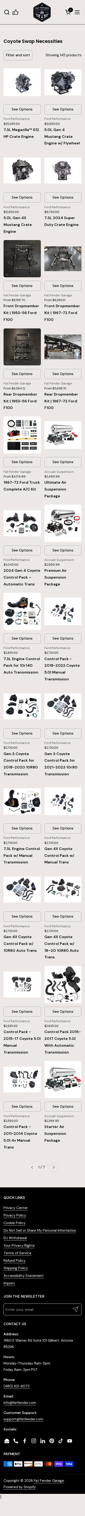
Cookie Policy (15, 1223)
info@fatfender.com (20, 1402)
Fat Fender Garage (49, 1480)
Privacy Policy (15, 1215)
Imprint (9, 1283)
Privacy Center (16, 1207)
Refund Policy (15, 1260)
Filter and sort (18, 55)
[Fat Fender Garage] (42, 12)
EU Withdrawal (15, 1238)
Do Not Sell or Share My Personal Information (40, 1230)
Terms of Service (17, 1253)
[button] (7, 12)
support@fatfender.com (23, 1419)
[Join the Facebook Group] (15, 12)
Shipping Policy (16, 1268)
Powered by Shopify (20, 1487)
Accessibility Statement (24, 1275)
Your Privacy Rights (19, 1245)
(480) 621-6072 (17, 1386)
